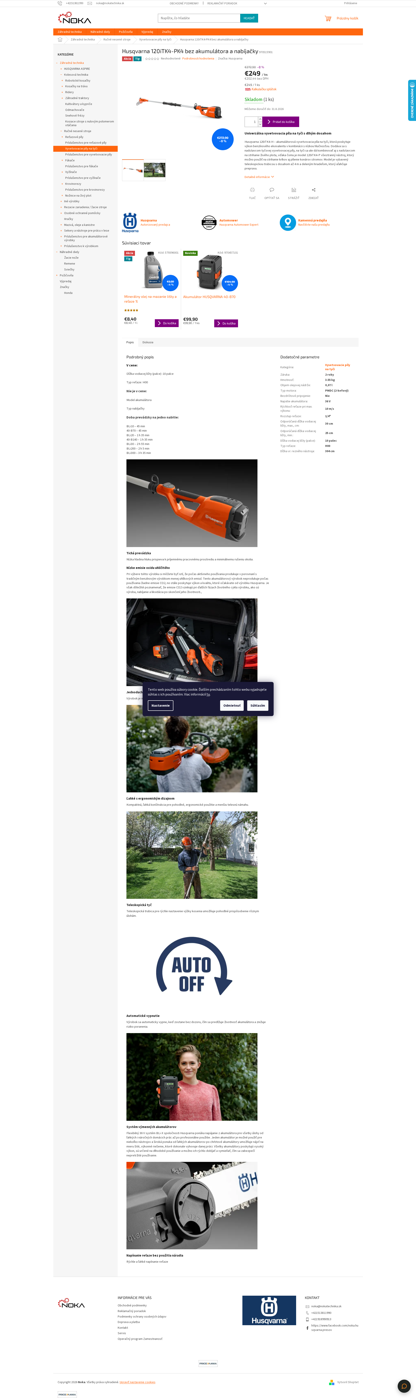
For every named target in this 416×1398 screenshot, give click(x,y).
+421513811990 (321, 1313)
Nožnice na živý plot (78, 195)
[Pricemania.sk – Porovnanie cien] (208, 1363)
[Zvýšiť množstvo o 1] (260, 119)
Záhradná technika (72, 63)
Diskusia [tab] (148, 342)
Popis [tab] (130, 342)
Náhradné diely (69, 252)
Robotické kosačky (77, 80)
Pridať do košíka (284, 122)
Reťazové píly (74, 137)
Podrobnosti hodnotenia (198, 59)
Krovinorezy (73, 184)
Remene (69, 263)
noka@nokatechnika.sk (326, 1306)
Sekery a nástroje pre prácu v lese (86, 230)
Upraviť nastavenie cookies (137, 1382)
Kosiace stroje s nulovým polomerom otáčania (89, 123)
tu (208, 694)
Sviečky (69, 269)
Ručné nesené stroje (77, 131)
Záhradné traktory (77, 98)
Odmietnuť (231, 705)
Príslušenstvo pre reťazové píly (86, 143)
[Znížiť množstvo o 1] (260, 124)
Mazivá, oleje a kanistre (79, 225)
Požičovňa (66, 275)
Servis (122, 1333)
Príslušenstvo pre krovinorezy (85, 190)
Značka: (230, 58)
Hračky (68, 219)
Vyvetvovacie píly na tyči (81, 148)
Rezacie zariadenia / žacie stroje (85, 207)
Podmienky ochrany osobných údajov (142, 1316)
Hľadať (249, 18)
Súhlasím (257, 705)
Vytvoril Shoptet (348, 1382)
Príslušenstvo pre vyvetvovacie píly (88, 154)
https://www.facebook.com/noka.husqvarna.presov (334, 1327)
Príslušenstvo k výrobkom (81, 246)
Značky (64, 287)
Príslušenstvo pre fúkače (81, 166)
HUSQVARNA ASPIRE (77, 69)
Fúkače (70, 160)
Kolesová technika (76, 75)
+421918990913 (321, 1319)
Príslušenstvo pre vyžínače (83, 178)
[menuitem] (69, 31)
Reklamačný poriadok (222, 3)
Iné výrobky (71, 201)
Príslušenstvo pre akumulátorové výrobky (86, 238)
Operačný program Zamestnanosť (140, 1339)
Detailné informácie (257, 177)
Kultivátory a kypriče (78, 104)
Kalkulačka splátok (264, 89)
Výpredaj (65, 281)
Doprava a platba (129, 1322)
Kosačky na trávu (76, 86)
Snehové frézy (75, 115)
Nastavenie (161, 705)
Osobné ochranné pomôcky (82, 213)
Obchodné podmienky (184, 3)
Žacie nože (71, 258)
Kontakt (123, 1328)
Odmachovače (74, 110)
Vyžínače (71, 172)
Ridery (69, 92)
